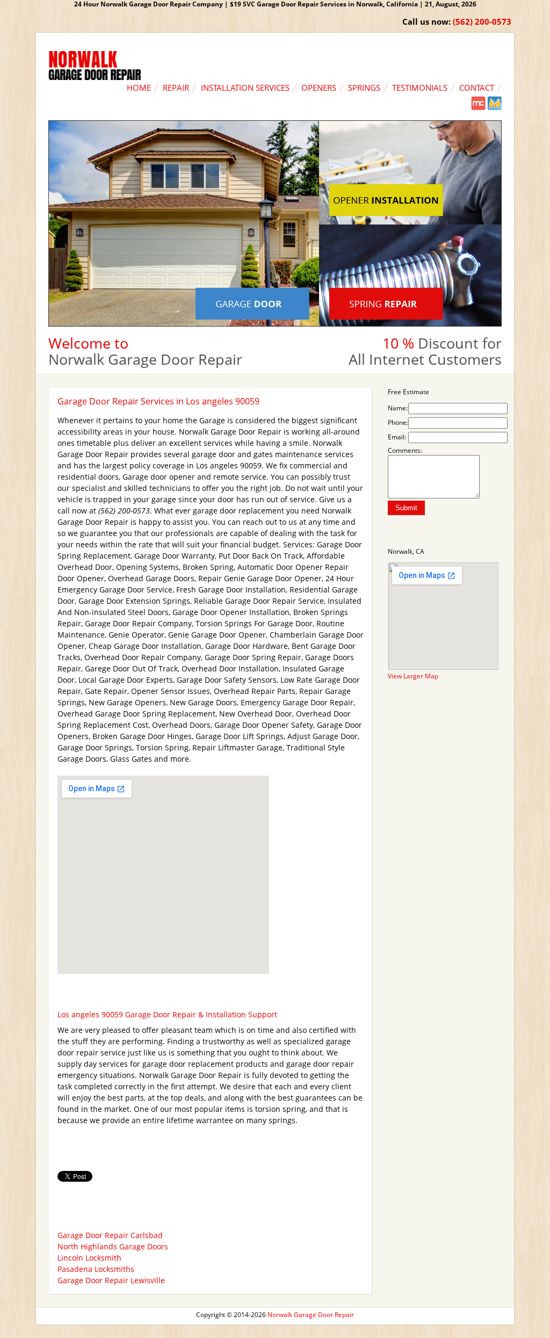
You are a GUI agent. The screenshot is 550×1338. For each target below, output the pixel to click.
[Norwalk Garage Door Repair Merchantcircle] (478, 107)
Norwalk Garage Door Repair (310, 1314)
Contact (476, 87)
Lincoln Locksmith (89, 1258)
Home (139, 87)
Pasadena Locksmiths (95, 1269)
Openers (318, 87)
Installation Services (245, 87)
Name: (398, 408)
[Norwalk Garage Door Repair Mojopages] (494, 107)
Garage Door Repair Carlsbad (110, 1235)
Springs (364, 87)
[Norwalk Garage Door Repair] (94, 77)
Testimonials (419, 87)
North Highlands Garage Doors (112, 1246)
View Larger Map (413, 676)
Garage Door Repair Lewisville (111, 1280)
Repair (176, 87)
